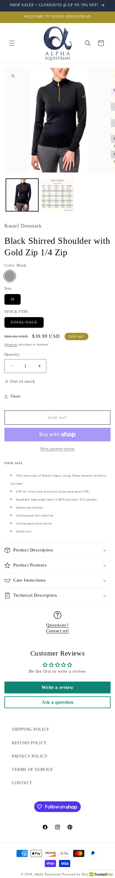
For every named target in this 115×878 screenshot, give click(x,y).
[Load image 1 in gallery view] (22, 195)
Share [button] (15, 396)
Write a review (57, 687)
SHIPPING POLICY (31, 729)
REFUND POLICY (29, 743)
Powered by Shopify (78, 874)
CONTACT (22, 783)
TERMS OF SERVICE (32, 769)
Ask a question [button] (57, 702)
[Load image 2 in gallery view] (57, 195)
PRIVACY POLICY (29, 756)
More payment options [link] (57, 449)
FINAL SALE (27, 324)
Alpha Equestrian (47, 874)
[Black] (9, 276)
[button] (11, 43)
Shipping (10, 344)
